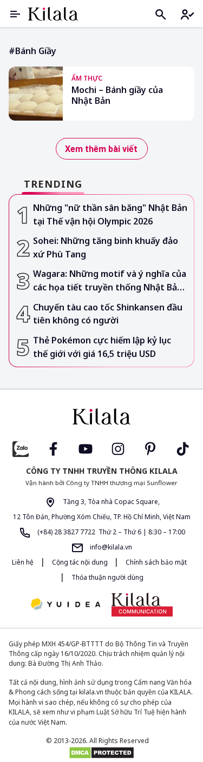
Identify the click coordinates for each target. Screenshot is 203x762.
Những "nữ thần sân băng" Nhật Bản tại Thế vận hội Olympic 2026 (110, 214)
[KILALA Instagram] (118, 447)
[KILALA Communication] (142, 605)
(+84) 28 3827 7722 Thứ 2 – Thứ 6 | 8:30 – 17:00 (110, 531)
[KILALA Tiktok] (183, 447)
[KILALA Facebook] (20, 447)
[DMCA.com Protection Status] (101, 752)
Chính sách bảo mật (156, 562)
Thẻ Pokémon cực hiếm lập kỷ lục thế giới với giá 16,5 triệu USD (102, 347)
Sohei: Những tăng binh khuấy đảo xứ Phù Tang (105, 247)
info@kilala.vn (110, 547)
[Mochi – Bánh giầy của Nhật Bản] (36, 94)
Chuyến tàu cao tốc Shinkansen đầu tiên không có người (107, 314)
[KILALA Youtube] (85, 447)
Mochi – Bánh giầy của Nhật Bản (117, 95)
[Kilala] (53, 14)
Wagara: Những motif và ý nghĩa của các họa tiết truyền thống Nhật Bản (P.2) (109, 281)
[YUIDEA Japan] (65, 605)
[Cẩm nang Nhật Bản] (102, 416)
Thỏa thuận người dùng (107, 577)
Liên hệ (23, 562)
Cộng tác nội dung (80, 562)
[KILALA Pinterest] (150, 447)
